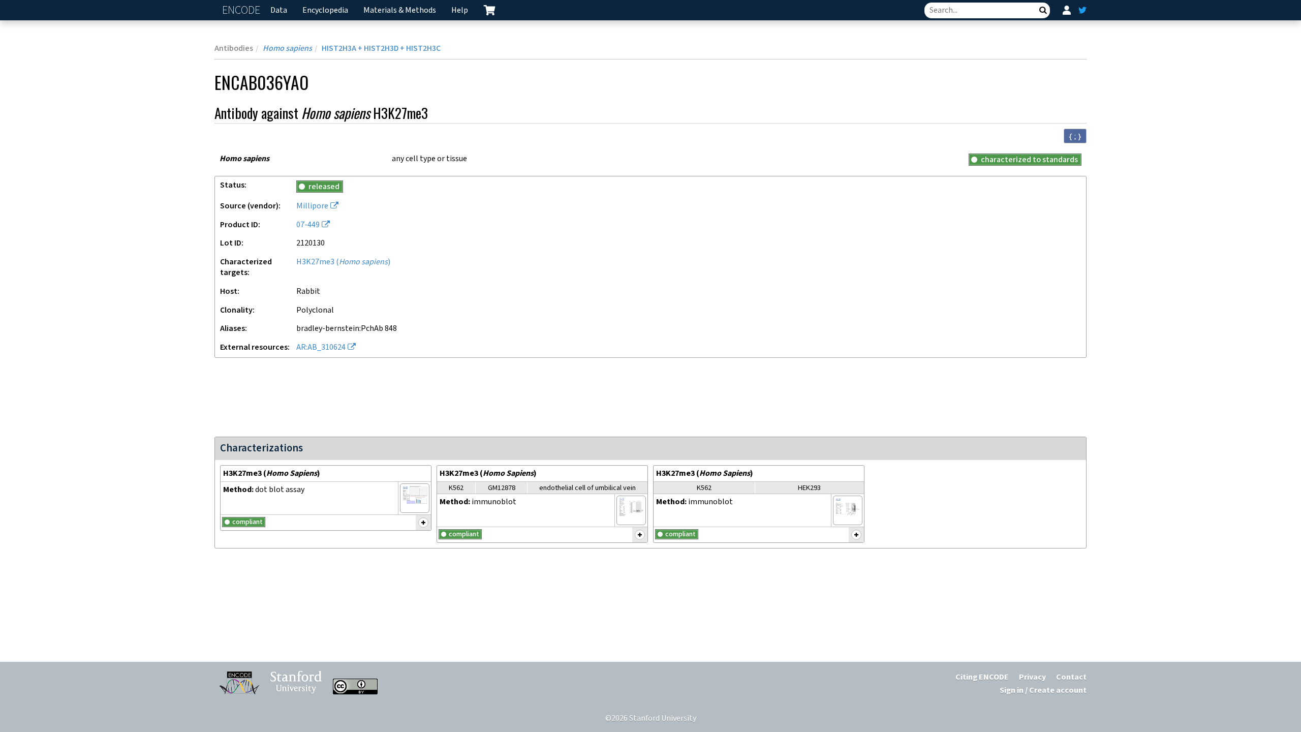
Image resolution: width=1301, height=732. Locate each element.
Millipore (312, 206)
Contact (1071, 677)
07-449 (308, 225)
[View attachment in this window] (414, 498)
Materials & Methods (399, 10)
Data (278, 10)
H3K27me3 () (343, 262)
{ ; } (1075, 136)
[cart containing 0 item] (489, 10)
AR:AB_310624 (321, 347)
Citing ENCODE (982, 677)
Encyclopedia (325, 10)
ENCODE (242, 10)
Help (459, 10)
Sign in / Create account (1043, 690)
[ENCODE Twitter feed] (1082, 10)
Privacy (1032, 677)
